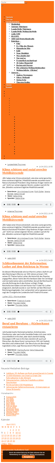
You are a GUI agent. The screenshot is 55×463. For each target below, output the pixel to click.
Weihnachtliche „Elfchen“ (27, 70)
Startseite (9, 17)
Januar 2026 (11, 407)
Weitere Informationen (37, 454)
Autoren (14, 73)
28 (8, 441)
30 (14, 441)
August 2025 (11, 415)
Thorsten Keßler (23, 82)
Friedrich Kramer (24, 300)
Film (18, 44)
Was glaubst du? (23, 56)
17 (16, 435)
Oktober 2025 (11, 412)
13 (5, 435)
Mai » (10, 443)
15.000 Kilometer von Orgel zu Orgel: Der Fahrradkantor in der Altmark (23, 376)
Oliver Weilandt (23, 77)
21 (8, 438)
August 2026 (11, 397)
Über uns (9, 19)
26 (2, 441)
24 (16, 438)
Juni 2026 (10, 400)
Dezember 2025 (12, 409)
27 (5, 441)
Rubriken (15, 41)
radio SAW (15, 34)
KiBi (18, 51)
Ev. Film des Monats (24, 46)
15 (11, 435)
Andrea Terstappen (24, 75)
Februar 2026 (11, 406)
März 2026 (10, 404)
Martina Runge (23, 350)
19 (2, 438)
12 (2, 435)
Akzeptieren (28, 457)
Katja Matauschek (36, 350)
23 (14, 438)
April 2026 (10, 403)
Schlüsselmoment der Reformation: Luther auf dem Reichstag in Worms (25, 265)
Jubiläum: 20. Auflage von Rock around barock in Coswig (29, 373)
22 (11, 438)
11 (19, 432)
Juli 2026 (9, 398)
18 (19, 435)
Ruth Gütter (39, 191)
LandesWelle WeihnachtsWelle (24, 31)
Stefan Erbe (21, 80)
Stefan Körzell (19, 194)
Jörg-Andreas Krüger (25, 191)
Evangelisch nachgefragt (26, 60)
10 (16, 432)
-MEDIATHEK (12, 22)
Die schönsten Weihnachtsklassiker (30, 68)
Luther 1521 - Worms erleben (14, 296)
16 (14, 435)
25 (19, 438)
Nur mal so (21, 58)
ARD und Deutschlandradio (22, 39)
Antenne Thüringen (19, 27)
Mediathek (15, 24)
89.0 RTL (15, 36)
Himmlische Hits (23, 48)
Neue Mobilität (22, 53)
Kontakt (9, 87)
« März (4, 443)
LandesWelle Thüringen (21, 29)
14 (8, 435)
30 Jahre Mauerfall (24, 63)
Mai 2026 (10, 401)
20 (5, 438)
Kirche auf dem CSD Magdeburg (19, 385)
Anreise (9, 85)
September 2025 (12, 413)
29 (11, 441)
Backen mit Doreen (24, 65)
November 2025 (12, 410)
